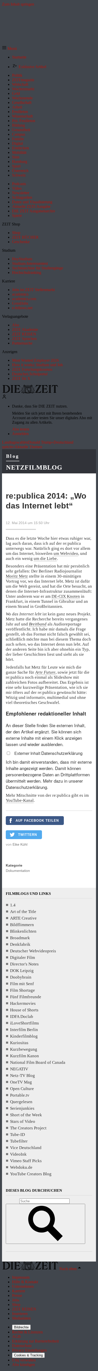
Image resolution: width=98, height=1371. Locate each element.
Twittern (27, 835)
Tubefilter (19, 1141)
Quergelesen (21, 1101)
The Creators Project (28, 1128)
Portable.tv (19, 1095)
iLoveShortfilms (24, 1023)
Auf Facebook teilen (37, 820)
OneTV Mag (21, 1082)
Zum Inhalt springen (18, 4)
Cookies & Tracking (28, 1355)
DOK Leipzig (22, 970)
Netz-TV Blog (22, 1075)
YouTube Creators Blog (31, 1174)
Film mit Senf (22, 983)
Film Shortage (22, 990)
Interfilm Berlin (24, 1029)
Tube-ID (17, 1134)
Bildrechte (21, 1327)
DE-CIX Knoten (66, 596)
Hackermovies (23, 1003)
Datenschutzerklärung (61, 753)
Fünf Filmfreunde (25, 996)
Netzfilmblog (34, 467)
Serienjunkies (22, 1108)
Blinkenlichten (23, 931)
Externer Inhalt (27, 753)
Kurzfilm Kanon (24, 1055)
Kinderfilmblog (24, 1036)
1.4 (13, 905)
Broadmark (20, 937)
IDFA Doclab (21, 1016)
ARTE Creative (23, 918)
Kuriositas (19, 1042)
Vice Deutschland (25, 1147)
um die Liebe (45, 558)
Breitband (37, 624)
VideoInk (18, 1154)
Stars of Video (22, 1121)
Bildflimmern (22, 924)
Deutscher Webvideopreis (33, 951)
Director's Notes (24, 964)
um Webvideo (66, 553)
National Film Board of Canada (37, 1062)
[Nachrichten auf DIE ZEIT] (30, 392)
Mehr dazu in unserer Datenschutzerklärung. (44, 784)
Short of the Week (26, 1114)
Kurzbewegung (23, 1049)
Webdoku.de (21, 1167)
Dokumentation (18, 871)
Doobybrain (20, 977)
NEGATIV (19, 1069)
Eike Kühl (20, 844)
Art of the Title (23, 911)
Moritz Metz (17, 576)
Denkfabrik (20, 944)
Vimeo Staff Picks (26, 1160)
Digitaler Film (22, 957)
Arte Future (45, 672)
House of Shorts (24, 1010)
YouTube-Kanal (20, 800)
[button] (9, 48)
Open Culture (22, 1088)
